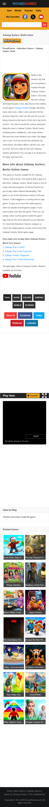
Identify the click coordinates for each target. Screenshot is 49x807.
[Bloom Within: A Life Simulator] (14, 598)
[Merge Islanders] (14, 571)
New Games (19, 791)
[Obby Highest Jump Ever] (14, 708)
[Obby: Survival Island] (14, 653)
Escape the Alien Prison (35, 640)
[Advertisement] (24, 62)
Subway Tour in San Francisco (18, 251)
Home (9, 791)
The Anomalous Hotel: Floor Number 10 (14, 640)
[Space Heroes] (35, 598)
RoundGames (9, 48)
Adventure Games (25, 48)
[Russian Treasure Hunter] (35, 544)
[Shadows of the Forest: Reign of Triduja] (35, 571)
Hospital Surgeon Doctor (35, 722)
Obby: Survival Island (13, 667)
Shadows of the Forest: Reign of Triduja (35, 585)
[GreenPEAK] (35, 681)
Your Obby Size (14, 695)
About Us (8, 794)
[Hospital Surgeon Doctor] (35, 708)
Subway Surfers (21, 108)
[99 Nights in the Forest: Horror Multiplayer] (35, 653)
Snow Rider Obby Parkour (14, 557)
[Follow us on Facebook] (24, 16)
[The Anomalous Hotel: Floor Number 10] (14, 626)
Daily (38, 10)
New (9, 10)
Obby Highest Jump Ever (14, 722)
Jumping (39, 297)
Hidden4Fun (39, 794)
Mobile (18, 10)
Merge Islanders (14, 585)
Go (44, 24)
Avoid (16, 297)
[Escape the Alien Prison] (35, 626)
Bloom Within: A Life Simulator (14, 612)
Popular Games (34, 791)
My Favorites (12, 17)
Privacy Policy (20, 794)
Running (29, 305)
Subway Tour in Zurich (14, 247)
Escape (27, 297)
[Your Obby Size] (14, 681)
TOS (30, 794)
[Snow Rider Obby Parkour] (14, 544)
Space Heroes (35, 612)
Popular (29, 10)
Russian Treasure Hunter (35, 557)
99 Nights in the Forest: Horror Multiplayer (35, 667)
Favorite (34, 395)
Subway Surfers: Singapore (17, 255)
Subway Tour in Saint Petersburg (19, 259)
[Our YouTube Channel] (41, 16)
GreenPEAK (35, 695)
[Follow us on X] (32, 16)
